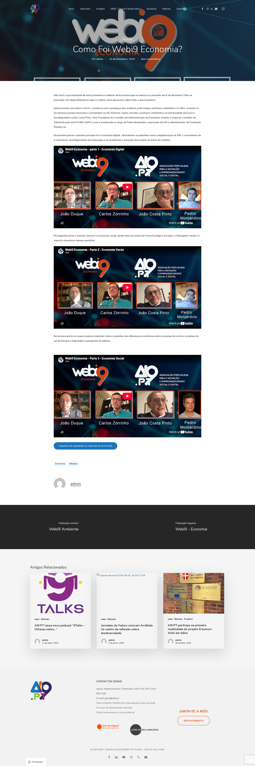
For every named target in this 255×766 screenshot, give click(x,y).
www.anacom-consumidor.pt (119, 712)
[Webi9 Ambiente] (64, 527)
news (37, 619)
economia (60, 464)
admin (99, 58)
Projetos (188, 619)
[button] (223, 8)
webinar (73, 464)
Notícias (127, 39)
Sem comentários (150, 58)
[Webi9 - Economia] (191, 527)
